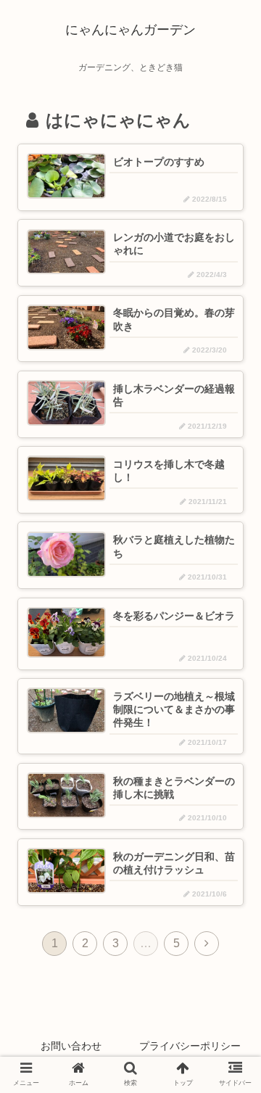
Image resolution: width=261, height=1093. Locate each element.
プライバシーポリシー (190, 1046)
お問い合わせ (71, 1046)
